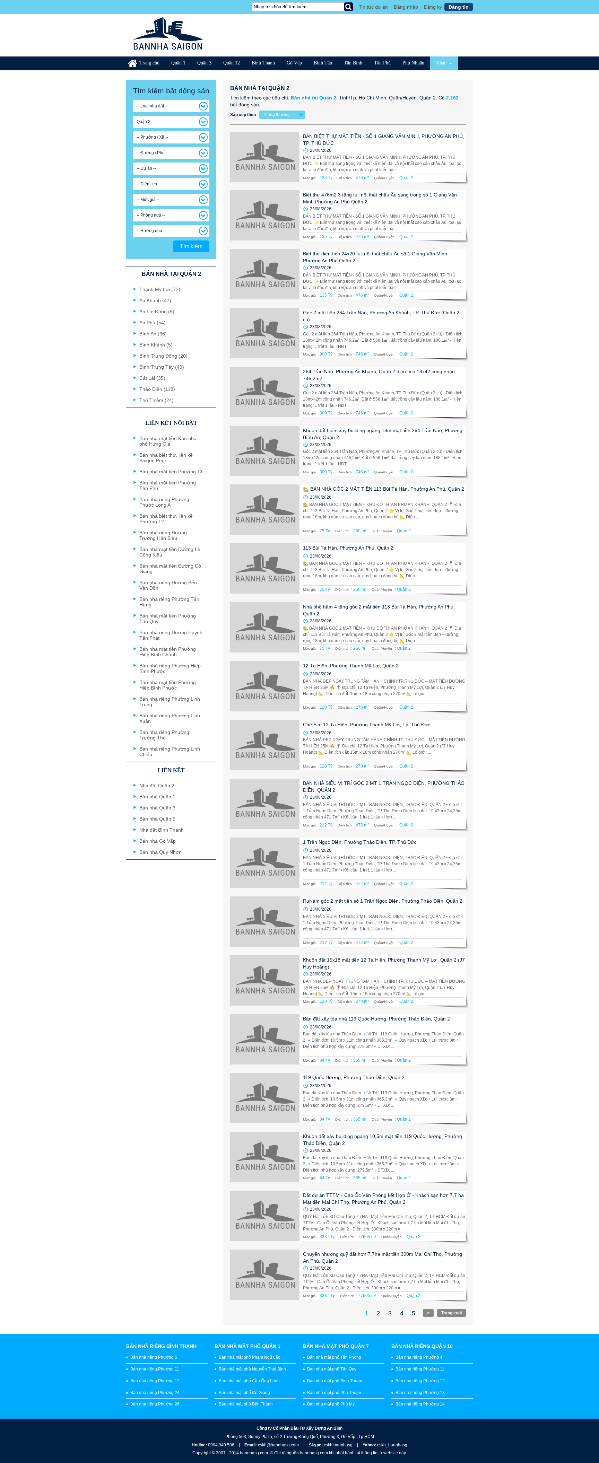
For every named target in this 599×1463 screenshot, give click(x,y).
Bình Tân (323, 62)
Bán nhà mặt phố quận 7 (336, 1346)
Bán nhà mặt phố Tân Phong (334, 1357)
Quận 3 (204, 62)
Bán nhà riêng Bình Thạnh (161, 1346)
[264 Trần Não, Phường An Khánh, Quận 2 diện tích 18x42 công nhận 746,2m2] (265, 392)
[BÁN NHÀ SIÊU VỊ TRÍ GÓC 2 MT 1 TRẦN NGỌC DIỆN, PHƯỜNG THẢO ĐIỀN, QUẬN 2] (265, 804)
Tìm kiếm (191, 246)
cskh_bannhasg (392, 1445)
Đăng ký (433, 7)
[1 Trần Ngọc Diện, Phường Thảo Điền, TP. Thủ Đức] (265, 863)
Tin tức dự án (373, 7)
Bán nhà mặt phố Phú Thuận (334, 1392)
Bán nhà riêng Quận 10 (422, 1346)
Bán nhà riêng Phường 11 (154, 1369)
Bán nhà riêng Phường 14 (420, 1404)
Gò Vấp (294, 62)
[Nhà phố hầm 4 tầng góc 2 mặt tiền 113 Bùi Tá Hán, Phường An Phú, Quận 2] (265, 627)
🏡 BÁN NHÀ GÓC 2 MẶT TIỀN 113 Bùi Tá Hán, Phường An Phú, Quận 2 (383, 489)
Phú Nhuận (413, 62)
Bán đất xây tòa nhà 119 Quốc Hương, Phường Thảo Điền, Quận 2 (376, 1019)
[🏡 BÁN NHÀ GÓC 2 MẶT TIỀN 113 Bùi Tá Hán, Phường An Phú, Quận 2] (265, 509)
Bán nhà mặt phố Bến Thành (246, 1404)
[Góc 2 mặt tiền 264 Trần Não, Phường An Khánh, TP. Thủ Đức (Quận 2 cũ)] (265, 333)
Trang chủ (149, 62)
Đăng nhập (406, 7)
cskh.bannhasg (339, 1445)
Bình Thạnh (263, 62)
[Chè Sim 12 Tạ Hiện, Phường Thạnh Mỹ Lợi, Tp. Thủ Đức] (265, 745)
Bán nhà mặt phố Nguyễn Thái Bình (252, 1369)
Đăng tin (459, 7)
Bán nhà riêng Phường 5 (153, 1357)
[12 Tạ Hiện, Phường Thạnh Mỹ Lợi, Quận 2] (265, 686)
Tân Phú (382, 62)
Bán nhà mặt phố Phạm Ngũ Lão (249, 1357)
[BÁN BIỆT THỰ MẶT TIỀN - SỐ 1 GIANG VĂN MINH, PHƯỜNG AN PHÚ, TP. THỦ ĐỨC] (265, 157)
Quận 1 (178, 62)
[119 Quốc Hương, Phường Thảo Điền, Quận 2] (265, 1098)
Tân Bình (353, 62)
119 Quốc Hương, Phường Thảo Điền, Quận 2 (354, 1077)
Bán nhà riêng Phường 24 (155, 1392)
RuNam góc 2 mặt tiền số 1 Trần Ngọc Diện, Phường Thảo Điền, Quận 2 (382, 901)
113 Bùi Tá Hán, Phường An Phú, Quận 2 (348, 548)
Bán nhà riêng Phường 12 (155, 1380)
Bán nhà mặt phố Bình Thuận (334, 1380)
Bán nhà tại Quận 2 (313, 97)
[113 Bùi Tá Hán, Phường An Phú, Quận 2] (265, 568)
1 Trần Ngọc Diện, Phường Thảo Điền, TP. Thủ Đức (359, 842)
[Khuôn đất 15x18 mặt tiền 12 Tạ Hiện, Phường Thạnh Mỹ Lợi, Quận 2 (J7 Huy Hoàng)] (265, 980)
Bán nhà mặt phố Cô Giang (244, 1392)
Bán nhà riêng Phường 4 (419, 1357)
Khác (442, 62)
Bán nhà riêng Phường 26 (155, 1404)
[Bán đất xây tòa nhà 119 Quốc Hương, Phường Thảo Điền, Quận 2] (265, 1039)
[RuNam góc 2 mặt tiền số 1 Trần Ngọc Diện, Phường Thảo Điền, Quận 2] (265, 921)
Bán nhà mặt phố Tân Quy (331, 1369)
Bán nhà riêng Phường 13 (420, 1392)
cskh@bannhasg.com (278, 1445)
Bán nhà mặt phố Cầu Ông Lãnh (249, 1380)
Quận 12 (231, 62)
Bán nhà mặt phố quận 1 (247, 1346)
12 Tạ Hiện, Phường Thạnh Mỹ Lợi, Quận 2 (351, 665)
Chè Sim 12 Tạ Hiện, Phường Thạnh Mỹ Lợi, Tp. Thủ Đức (366, 724)
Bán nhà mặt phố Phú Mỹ (331, 1404)
